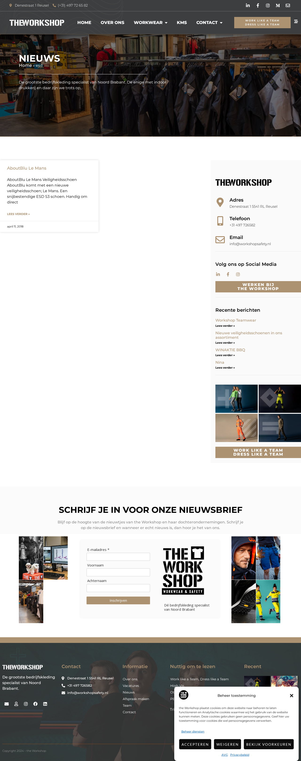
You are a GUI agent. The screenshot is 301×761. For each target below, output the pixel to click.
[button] (291, 695)
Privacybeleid (239, 755)
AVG (225, 755)
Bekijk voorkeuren (268, 744)
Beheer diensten (192, 731)
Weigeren (227, 744)
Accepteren (195, 744)
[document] (150, 380)
